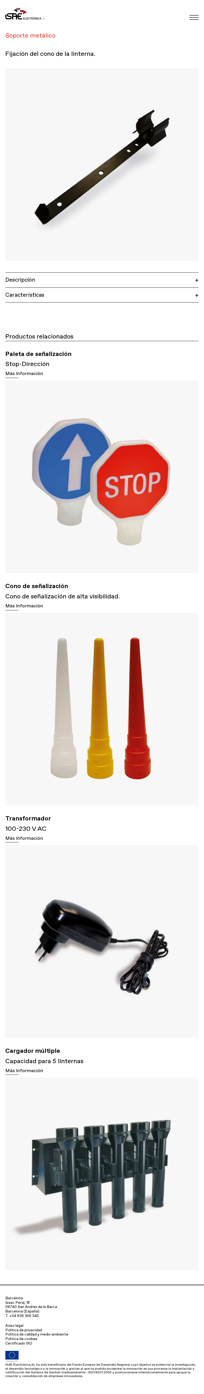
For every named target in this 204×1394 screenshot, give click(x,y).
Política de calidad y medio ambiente (36, 1334)
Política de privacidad (23, 1330)
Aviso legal (14, 1325)
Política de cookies (21, 1339)
